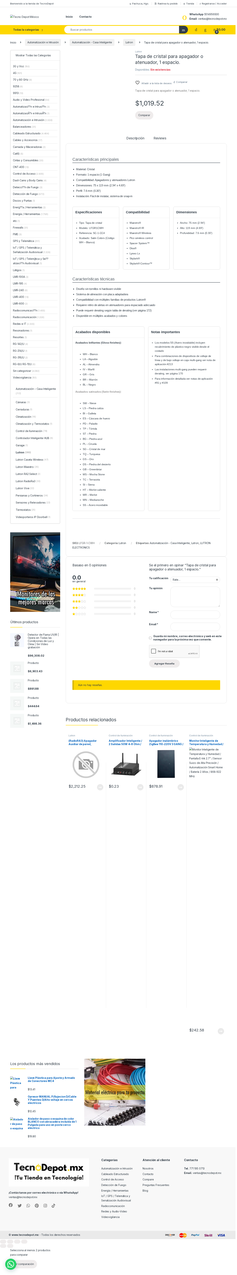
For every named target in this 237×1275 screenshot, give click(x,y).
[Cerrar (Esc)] (24, 1242)
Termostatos (25, 509)
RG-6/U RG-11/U (24, 364)
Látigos (18, 270)
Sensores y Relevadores (33, 502)
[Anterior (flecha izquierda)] (3, 1246)
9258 (18, 86)
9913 (18, 93)
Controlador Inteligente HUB (34, 438)
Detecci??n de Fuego (27, 187)
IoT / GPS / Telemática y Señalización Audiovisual (31, 250)
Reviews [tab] (159, 138)
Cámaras (23, 402)
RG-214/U (20, 350)
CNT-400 (21, 167)
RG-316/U (20, 357)
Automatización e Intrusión (43, 42)
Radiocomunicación (28, 317)
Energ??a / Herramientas (29, 207)
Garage (22, 445)
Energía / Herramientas (30, 214)
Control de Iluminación (120, 735)
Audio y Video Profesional (31, 99)
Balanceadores (24, 126)
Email (153, 624)
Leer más (100, 787)
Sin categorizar (26, 370)
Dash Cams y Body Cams (29, 180)
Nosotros (148, 1168)
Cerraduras (24, 409)
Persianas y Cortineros (32, 495)
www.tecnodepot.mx (25, 1234)
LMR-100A (20, 276)
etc (16, 220)
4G (17, 73)
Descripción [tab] (135, 138)
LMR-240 (20, 290)
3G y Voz (21, 66)
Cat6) (16, 153)
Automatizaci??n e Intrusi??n (31, 106)
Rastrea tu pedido (168, 3)
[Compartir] (17, 1242)
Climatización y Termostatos (34, 423)
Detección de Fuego (28, 193)
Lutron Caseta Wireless (32, 459)
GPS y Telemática (26, 240)
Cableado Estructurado (31, 133)
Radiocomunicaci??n (29, 310)
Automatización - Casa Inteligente (92, 42)
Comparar (182, 81)
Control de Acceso (28, 173)
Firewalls (20, 227)
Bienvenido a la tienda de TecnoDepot (32, 3)
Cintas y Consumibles (28, 160)
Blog (145, 1190)
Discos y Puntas (24, 200)
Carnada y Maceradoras (29, 146)
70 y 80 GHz (22, 79)
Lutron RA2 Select (28, 473)
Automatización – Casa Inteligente (36, 391)
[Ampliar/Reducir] (3, 1242)
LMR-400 (21, 296)
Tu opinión (156, 588)
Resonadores (22, 330)
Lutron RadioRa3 (28, 481)
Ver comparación (23, 1264)
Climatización (26, 416)
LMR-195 (20, 283)
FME (17, 234)
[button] (10, 1264)
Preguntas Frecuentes (156, 1185)
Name (154, 612)
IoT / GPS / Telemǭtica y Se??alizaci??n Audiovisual (30, 261)
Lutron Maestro (27, 466)
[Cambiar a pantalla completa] (10, 1242)
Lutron (129, 42)
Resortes (20, 337)
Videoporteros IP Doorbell (33, 517)
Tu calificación (158, 578)
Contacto (85, 16)
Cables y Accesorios (27, 140)
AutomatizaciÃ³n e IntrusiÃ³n (31, 113)
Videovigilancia (24, 377)
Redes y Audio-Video (114, 1211)
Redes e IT (23, 323)
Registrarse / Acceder (214, 3)
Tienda (190, 3)
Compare (148, 1179)
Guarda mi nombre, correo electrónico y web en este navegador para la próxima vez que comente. (187, 638)
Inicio (69, 16)
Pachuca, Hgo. (140, 3)
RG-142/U (20, 343)
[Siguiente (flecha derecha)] (10, 1246)
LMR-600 (20, 303)
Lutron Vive (25, 488)
